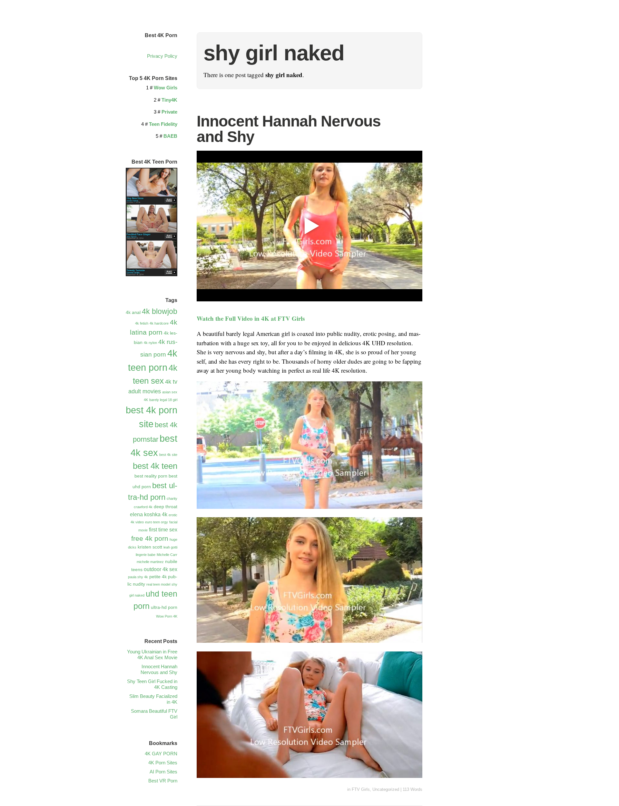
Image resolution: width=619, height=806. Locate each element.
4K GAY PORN (161, 753)
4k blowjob (159, 311)
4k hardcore (159, 323)
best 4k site (168, 455)
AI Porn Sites (163, 771)
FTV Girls (361, 789)
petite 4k (158, 576)
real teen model (158, 584)
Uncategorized (385, 789)
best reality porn (150, 476)
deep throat (165, 506)
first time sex (163, 529)
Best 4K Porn (161, 35)
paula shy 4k (138, 577)
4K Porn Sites (162, 762)
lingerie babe (145, 555)
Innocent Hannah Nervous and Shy (289, 129)
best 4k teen (155, 466)
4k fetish (141, 323)
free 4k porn (149, 538)
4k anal (133, 312)
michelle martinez (150, 562)
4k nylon (150, 343)
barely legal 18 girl (163, 400)
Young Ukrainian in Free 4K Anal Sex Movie (152, 654)
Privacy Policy (162, 56)
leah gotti (170, 547)
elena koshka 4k (148, 514)
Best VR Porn (162, 780)
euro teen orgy (156, 522)
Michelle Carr (167, 555)
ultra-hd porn (164, 607)
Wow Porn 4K (166, 616)
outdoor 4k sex (160, 569)
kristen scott (150, 546)
